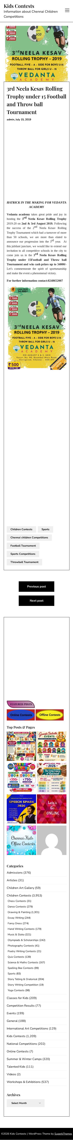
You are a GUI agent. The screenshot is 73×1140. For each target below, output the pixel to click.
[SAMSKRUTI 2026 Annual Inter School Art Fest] (51, 778)
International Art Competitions (27, 1029)
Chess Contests (17, 901)
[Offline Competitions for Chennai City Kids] (21, 841)
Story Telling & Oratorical (22, 979)
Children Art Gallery (20, 888)
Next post (36, 601)
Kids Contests (19, 6)
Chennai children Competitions (29, 537)
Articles (12, 880)
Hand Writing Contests (21, 929)
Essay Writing (16, 918)
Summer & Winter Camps (24, 1059)
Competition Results (21, 1006)
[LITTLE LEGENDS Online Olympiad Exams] (21, 778)
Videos (11, 1074)
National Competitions (22, 1044)
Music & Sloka (16, 934)
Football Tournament (23, 545)
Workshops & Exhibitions (24, 1082)
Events (11, 1013)
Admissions (15, 873)
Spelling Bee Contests (21, 968)
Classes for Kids (17, 998)
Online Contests (18, 1051)
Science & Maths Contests (23, 962)
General (12, 1021)
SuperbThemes (63, 1134)
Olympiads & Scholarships (23, 940)
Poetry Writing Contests (22, 951)
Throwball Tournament (24, 562)
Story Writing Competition (23, 985)
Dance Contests (17, 906)
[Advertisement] (36, 161)
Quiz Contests (16, 957)
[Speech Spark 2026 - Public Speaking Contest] (21, 809)
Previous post (36, 587)
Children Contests (21, 529)
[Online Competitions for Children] (51, 809)
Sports (45, 529)
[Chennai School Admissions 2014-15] (51, 841)
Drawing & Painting (19, 912)
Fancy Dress (15, 923)
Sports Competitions (22, 554)
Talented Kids (16, 1067)
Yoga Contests (16, 990)
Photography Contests (21, 945)
